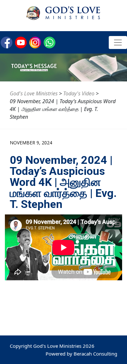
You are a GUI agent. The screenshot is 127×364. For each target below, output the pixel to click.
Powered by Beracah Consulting (81, 353)
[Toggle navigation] (118, 42)
